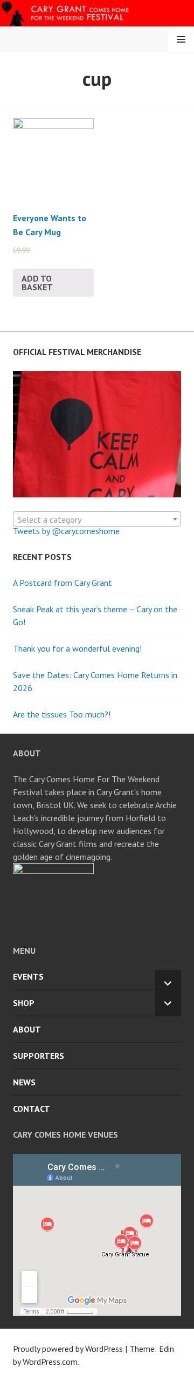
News (24, 1082)
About (27, 1029)
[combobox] (97, 519)
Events (28, 976)
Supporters (38, 1055)
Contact (31, 1108)
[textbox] (97, 519)
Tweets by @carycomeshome (66, 530)
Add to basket (37, 282)
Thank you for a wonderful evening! (77, 648)
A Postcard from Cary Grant (62, 582)
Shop (23, 1002)
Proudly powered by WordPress (68, 1348)
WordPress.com (50, 1361)
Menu (181, 39)
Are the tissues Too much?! (61, 714)
